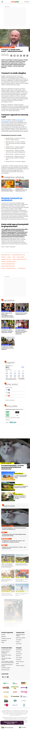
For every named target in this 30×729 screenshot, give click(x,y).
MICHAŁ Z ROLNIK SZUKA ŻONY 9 (8, 266)
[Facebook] (11, 56)
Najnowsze (9, 505)
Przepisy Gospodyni (6, 650)
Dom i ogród (19, 657)
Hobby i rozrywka (20, 665)
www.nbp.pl (12, 400)
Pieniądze (18, 651)
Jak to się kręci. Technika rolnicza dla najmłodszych (7, 662)
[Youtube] (8, 677)
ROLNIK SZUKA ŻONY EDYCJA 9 (18, 254)
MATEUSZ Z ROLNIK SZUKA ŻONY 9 (19, 259)
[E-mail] (21, 56)
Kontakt (3, 634)
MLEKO (14, 257)
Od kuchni (18, 659)
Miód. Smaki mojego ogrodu (6, 655)
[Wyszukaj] (27, 1)
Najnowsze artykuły (20, 637)
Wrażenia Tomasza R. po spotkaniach (11, 199)
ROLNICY (9, 257)
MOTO (17, 663)
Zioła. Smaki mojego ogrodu (6, 658)
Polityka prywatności (6, 638)
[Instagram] (5, 677)
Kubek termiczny (5, 669)
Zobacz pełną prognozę (11, 378)
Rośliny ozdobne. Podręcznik (5, 652)
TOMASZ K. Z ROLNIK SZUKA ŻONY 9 (8, 268)
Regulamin (4, 640)
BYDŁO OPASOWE (20, 257)
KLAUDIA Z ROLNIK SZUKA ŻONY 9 (8, 263)
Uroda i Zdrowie (20, 661)
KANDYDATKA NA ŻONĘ (6, 259)
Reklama (3, 636)
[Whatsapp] (24, 56)
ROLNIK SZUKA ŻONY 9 (6, 254)
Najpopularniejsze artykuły (20, 635)
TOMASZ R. (3, 257)
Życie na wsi (19, 653)
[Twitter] (15, 56)
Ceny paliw (18, 639)
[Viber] (27, 56)
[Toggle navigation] (2, 1)
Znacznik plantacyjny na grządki (7, 665)
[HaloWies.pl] (15, 1)
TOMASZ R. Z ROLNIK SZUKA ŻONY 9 (8, 261)
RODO (2, 642)
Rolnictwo (18, 655)
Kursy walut (18, 643)
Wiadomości (19, 650)
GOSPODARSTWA (21, 268)
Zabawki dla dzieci (5, 667)
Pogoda (18, 641)
